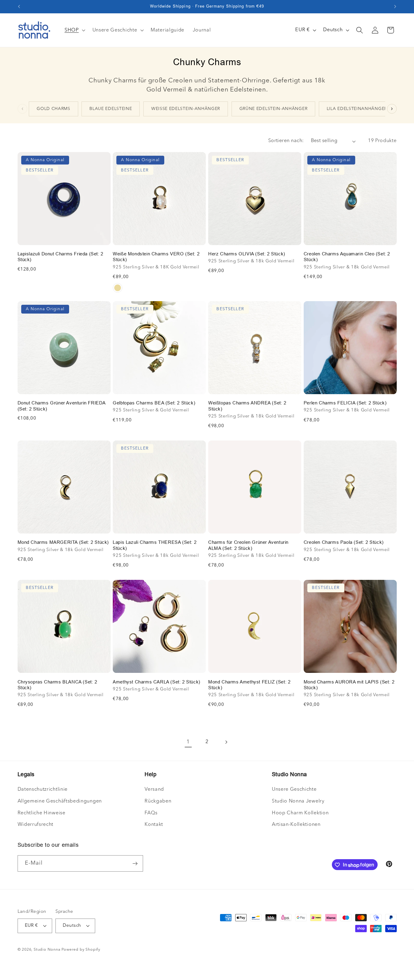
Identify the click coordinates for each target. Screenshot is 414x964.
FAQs (151, 813)
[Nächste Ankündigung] (395, 6)
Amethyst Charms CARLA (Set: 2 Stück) (156, 681)
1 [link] (188, 742)
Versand (154, 789)
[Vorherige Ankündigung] (18, 6)
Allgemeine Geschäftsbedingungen (60, 801)
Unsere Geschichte (294, 789)
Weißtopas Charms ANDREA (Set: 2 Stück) (247, 405)
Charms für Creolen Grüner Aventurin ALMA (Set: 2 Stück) (248, 545)
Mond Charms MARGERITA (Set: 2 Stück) (63, 542)
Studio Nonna (47, 950)
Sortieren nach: (286, 140)
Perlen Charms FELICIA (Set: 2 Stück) (345, 402)
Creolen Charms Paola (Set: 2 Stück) (344, 542)
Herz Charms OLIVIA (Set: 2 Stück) (246, 253)
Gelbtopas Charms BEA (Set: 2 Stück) (154, 402)
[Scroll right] (392, 109)
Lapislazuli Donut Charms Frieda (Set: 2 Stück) (60, 256)
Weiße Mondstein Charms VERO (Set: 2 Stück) (156, 256)
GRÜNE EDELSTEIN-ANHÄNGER (273, 109)
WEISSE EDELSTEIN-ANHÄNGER (185, 109)
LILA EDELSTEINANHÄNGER (357, 109)
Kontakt (154, 825)
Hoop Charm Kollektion (300, 813)
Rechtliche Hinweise (41, 813)
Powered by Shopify (81, 950)
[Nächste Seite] (226, 742)
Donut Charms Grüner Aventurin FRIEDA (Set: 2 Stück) (62, 405)
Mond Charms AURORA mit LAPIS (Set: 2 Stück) (349, 684)
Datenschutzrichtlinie (43, 789)
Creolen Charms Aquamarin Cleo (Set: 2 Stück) (347, 256)
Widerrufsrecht (36, 825)
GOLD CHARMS (53, 109)
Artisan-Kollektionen (296, 825)
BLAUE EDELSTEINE (110, 109)
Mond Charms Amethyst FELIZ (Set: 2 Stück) (249, 684)
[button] (359, 30)
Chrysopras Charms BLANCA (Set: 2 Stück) (57, 684)
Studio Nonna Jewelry (298, 801)
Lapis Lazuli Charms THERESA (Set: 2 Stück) (154, 545)
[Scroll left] (22, 109)
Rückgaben (158, 801)
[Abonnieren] (135, 864)
